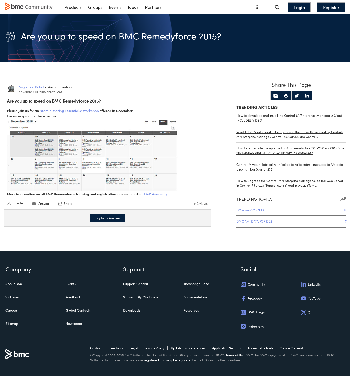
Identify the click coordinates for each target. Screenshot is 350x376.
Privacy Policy (154, 348)
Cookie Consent (291, 348)
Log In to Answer (107, 217)
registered (151, 360)
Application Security (226, 348)
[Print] (286, 95)
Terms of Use (235, 355)
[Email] (276, 95)
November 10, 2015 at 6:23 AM (40, 91)
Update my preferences (188, 348)
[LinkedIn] (307, 95)
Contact (96, 348)
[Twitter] (297, 95)
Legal (134, 348)
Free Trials (115, 348)
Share (68, 203)
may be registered (179, 360)
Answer (43, 203)
